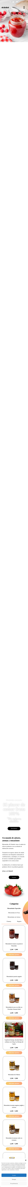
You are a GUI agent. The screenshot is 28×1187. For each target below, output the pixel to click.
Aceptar (14, 1175)
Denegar (14, 1179)
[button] (26, 1160)
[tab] (14, 908)
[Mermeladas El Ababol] (5, 7)
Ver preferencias (14, 1183)
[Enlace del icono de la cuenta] (13, 2)
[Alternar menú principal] (24, 7)
